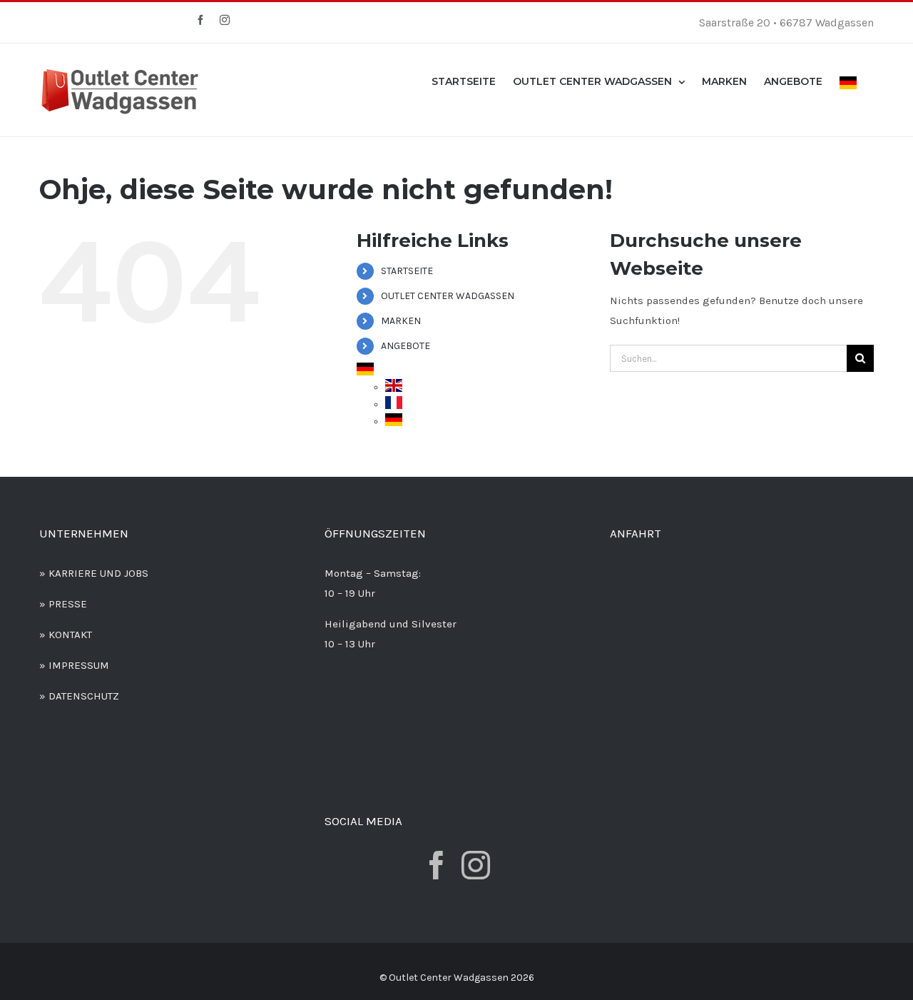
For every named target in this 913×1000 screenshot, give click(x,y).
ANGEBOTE (405, 346)
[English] (393, 387)
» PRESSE (63, 603)
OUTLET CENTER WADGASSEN (447, 296)
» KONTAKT (65, 634)
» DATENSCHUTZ (79, 696)
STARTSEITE (407, 271)
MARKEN (401, 321)
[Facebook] (436, 865)
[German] (848, 81)
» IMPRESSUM (74, 665)
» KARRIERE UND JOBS (93, 573)
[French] (393, 404)
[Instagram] (475, 865)
